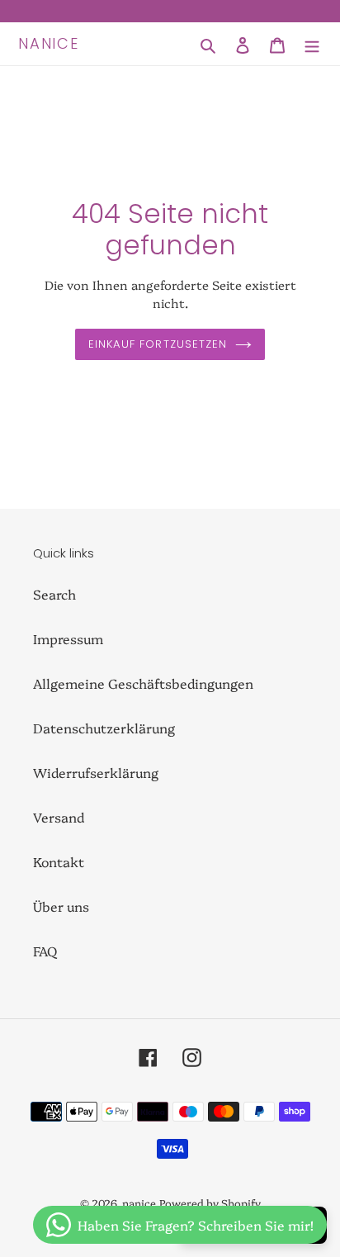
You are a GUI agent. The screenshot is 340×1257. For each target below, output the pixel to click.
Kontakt (58, 861)
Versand (58, 817)
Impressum (68, 638)
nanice (48, 44)
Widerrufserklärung (95, 772)
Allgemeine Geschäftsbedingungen (143, 683)
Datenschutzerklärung (104, 728)
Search (54, 594)
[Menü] (312, 43)
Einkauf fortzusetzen (157, 344)
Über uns (61, 906)
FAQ (45, 951)
